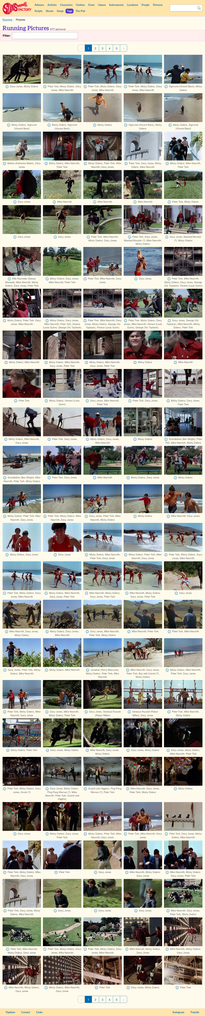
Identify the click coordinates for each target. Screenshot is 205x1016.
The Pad (80, 11)
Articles (52, 5)
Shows (49, 11)
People (145, 5)
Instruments (116, 5)
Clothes (80, 5)
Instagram (178, 1012)
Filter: (7, 35)
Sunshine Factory (17, 8)
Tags (69, 11)
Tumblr (194, 1012)
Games (102, 5)
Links (39, 1012)
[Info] (7, 86)
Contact (25, 1012)
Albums (39, 5)
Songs (60, 11)
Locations (132, 5)
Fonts (91, 5)
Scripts (38, 11)
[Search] (198, 8)
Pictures (157, 5)
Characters (66, 5)
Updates (10, 1012)
